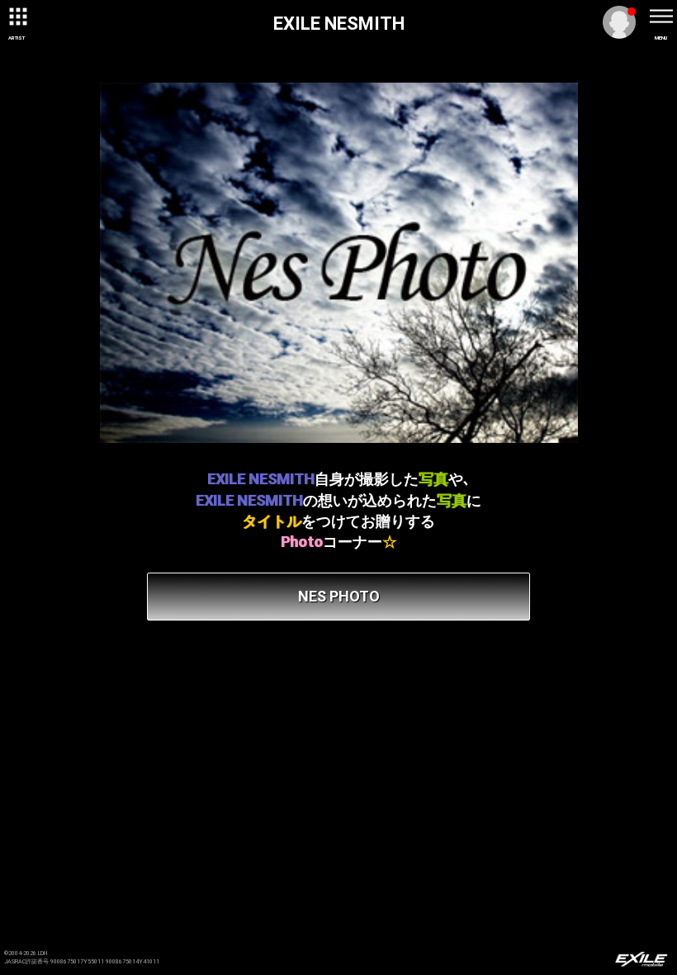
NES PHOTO (339, 596)
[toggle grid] (16, 16)
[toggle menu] (660, 16)
